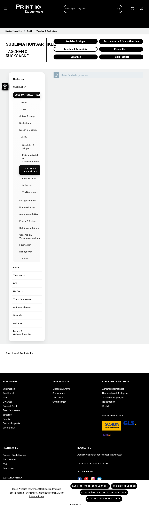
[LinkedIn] (99, 478)
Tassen (23, 102)
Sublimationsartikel (27, 95)
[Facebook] (79, 478)
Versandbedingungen (113, 397)
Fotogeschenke (27, 200)
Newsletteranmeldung (94, 463)
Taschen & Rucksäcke (30, 170)
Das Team (58, 397)
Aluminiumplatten (29, 214)
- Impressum (74, 504)
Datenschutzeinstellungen (90, 486)
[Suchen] (118, 9)
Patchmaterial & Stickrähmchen (30, 158)
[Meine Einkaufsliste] (132, 8)
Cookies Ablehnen (124, 486)
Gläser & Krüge (27, 116)
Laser (16, 267)
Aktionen (18, 323)
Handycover (25, 251)
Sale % (6, 419)
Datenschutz (9, 459)
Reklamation (108, 401)
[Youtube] (86, 478)
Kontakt (106, 406)
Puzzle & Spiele (27, 221)
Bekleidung (25, 123)
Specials (17, 315)
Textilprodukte (30, 192)
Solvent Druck (10, 406)
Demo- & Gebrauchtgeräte (22, 333)
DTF (15, 283)
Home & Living (27, 207)
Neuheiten (18, 79)
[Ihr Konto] (141, 8)
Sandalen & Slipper (28, 147)
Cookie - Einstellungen (14, 455)
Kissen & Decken (28, 130)
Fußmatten (25, 245)
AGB (5, 463)
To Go (22, 109)
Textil (23, 136)
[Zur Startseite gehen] (36, 9)
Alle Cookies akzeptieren (104, 499)
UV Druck (18, 291)
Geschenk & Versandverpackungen (29, 236)
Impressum (8, 468)
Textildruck (19, 275)
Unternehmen (59, 401)
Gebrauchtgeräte (11, 423)
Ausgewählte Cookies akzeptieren (104, 492)
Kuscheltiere (29, 178)
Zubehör (23, 258)
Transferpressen (22, 299)
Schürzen (27, 185)
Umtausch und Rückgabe (115, 393)
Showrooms (59, 393)
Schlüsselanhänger (29, 228)
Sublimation (19, 87)
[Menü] (5, 8)
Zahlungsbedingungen (113, 388)
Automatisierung (22, 307)
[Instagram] (93, 478)
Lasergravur (9, 427)
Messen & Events (61, 388)
